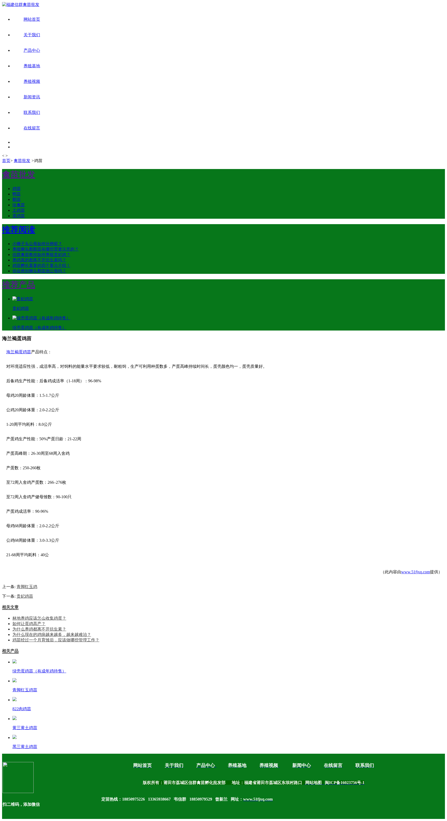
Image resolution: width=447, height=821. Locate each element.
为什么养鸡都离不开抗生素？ (39, 629)
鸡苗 (16, 188)
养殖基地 (32, 66)
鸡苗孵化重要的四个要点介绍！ (41, 265)
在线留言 (32, 128)
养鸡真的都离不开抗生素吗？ (39, 260)
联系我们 (32, 112)
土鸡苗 (18, 210)
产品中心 (32, 50)
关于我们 (32, 35)
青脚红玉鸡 (27, 586)
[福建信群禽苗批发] (20, 4)
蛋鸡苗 (18, 216)
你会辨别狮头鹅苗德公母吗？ (39, 271)
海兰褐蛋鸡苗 (18, 352)
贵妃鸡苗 (25, 596)
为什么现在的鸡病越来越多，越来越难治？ (51, 634)
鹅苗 (16, 199)
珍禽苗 (18, 205)
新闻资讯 (32, 97)
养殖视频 (32, 81)
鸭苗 (16, 194)
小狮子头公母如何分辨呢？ (37, 243)
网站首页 (32, 19)
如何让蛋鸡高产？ (29, 623)
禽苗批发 (22, 160)
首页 (6, 160)
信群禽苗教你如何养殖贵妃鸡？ (41, 254)
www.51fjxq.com (415, 572)
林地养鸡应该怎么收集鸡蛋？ (39, 618)
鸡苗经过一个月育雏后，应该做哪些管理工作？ (55, 640)
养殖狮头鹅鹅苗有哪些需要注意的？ (45, 249)
